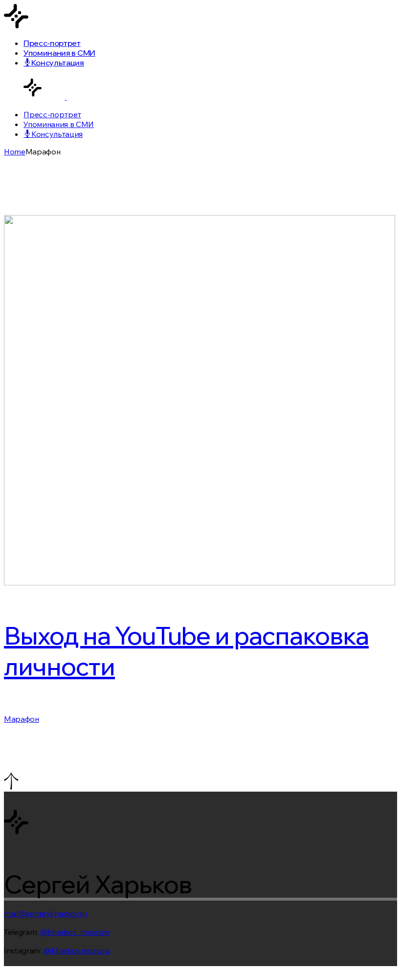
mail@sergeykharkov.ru (45, 913)
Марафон (21, 719)
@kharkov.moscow (76, 950)
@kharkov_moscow (75, 932)
